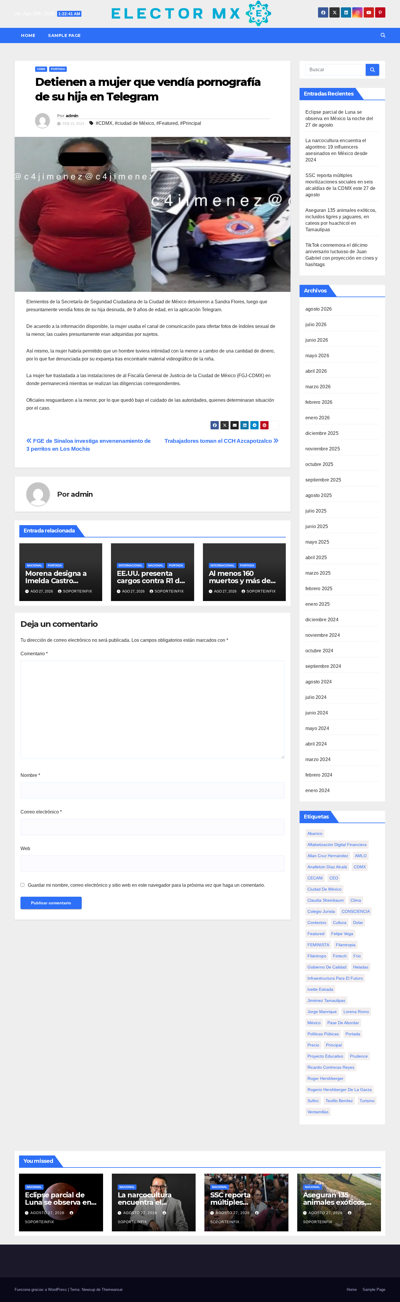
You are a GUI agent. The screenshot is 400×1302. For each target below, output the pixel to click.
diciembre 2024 (322, 619)
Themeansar (112, 1289)
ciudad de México (324, 889)
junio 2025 (316, 526)
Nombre (30, 775)
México (314, 1022)
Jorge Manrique (322, 1011)
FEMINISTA (318, 944)
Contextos (316, 922)
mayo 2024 (317, 728)
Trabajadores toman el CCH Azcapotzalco (219, 441)
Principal (334, 1045)
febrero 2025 (318, 588)
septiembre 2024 (323, 666)
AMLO (361, 855)
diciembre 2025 (322, 433)
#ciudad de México (134, 123)
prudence (359, 1056)
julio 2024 (316, 697)
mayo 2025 (317, 541)
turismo (367, 1100)
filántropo (316, 956)
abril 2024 (316, 743)
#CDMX (104, 123)
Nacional (34, 565)
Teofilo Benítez (339, 1100)
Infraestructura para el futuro (335, 978)
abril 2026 (316, 371)
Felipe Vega (342, 933)
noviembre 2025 (322, 448)
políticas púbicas (323, 1034)
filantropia (345, 944)
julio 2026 (316, 324)
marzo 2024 (318, 759)
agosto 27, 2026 (48, 1213)
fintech (340, 956)
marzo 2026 (318, 386)
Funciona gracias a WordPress (41, 1289)
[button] (383, 35)
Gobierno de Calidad (326, 967)
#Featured (167, 123)
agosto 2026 (318, 309)
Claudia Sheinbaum (325, 900)
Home (28, 35)
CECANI (315, 878)
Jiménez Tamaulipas (326, 1000)
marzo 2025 (318, 573)
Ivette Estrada (320, 989)
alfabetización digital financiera (337, 844)
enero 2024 (317, 790)
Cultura (339, 922)
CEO (333, 878)
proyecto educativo (325, 1056)
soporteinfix (77, 591)
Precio (313, 1045)
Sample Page (64, 35)
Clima (356, 900)
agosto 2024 (318, 681)
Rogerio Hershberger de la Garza (339, 1089)
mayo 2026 (317, 355)
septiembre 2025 (323, 479)
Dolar (358, 922)
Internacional (131, 565)
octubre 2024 (319, 650)
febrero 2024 (318, 774)
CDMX (41, 69)
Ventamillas (318, 1111)
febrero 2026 (318, 402)
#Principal (190, 123)
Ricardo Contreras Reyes (330, 1067)
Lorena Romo (356, 1011)
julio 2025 (316, 510)
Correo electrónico (41, 811)
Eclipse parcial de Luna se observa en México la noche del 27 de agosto (339, 118)
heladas (360, 967)
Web (25, 848)
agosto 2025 (318, 495)
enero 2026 (317, 417)
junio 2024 (316, 712)
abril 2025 (316, 557)
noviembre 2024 (322, 635)
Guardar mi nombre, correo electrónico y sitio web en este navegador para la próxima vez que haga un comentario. (146, 885)
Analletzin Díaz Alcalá (327, 866)
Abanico (314, 833)
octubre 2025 (319, 464)
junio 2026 (316, 340)
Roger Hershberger (325, 1078)
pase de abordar (343, 1022)
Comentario (34, 653)
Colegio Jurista (321, 911)
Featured (315, 933)
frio (357, 956)
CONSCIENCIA (356, 911)
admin (72, 115)
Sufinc (313, 1100)
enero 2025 (317, 604)
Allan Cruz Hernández (327, 855)
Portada (58, 69)
